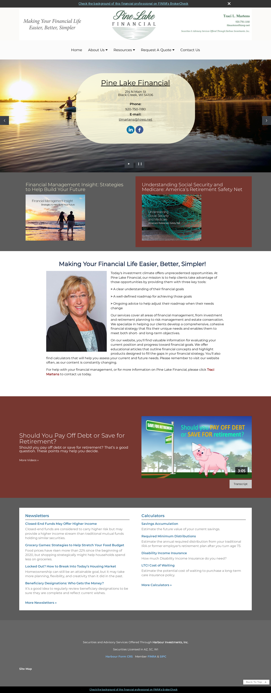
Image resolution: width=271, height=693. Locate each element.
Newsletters (37, 515)
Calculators (152, 515)
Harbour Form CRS (119, 656)
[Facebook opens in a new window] (139, 130)
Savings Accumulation (159, 524)
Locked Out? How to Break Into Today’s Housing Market (70, 566)
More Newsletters (41, 603)
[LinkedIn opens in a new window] (131, 130)
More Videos (29, 460)
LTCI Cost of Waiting (158, 565)
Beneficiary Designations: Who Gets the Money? (64, 583)
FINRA (152, 656)
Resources (122, 50)
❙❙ (140, 163)
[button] (55, 218)
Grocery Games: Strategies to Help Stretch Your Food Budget (74, 545)
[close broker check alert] (229, 3)
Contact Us (190, 50)
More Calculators (156, 585)
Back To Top (254, 682)
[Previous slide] (4, 120)
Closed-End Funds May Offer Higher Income (61, 524)
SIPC (163, 656)
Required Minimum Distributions (168, 536)
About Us (96, 50)
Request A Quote (156, 50)
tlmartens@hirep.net (135, 119)
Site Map (25, 669)
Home (76, 50)
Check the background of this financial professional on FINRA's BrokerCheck (133, 4)
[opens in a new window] (55, 218)
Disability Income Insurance (164, 553)
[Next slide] (266, 120)
